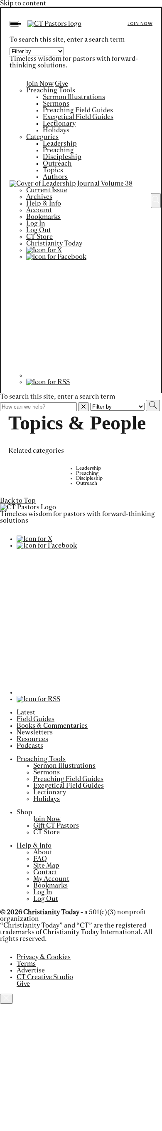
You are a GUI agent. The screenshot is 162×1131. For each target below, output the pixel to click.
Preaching (58, 150)
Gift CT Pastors (56, 825)
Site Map (46, 865)
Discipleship (62, 157)
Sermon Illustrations (74, 97)
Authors (55, 177)
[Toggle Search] (156, 200)
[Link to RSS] (48, 382)
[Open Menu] (14, 24)
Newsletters (35, 732)
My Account (51, 879)
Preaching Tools (50, 90)
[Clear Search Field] (83, 406)
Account (39, 210)
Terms (26, 963)
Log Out (38, 230)
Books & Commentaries (52, 725)
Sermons (56, 103)
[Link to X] (44, 250)
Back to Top (18, 500)
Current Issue (46, 190)
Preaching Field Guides (78, 110)
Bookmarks (43, 216)
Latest (26, 712)
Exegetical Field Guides (78, 117)
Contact (45, 872)
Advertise (31, 970)
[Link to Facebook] (56, 256)
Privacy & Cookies (44, 957)
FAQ (40, 859)
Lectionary (59, 123)
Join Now (140, 23)
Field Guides (35, 719)
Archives (39, 196)
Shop (24, 812)
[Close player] (6, 999)
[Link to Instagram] (84, 375)
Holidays (56, 130)
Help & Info (43, 203)
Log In (35, 223)
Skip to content (23, 3)
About (42, 852)
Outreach (57, 163)
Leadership (60, 143)
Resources (32, 739)
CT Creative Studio (45, 977)
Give (61, 83)
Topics (53, 170)
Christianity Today (54, 243)
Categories (42, 137)
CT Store (39, 236)
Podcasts (30, 745)
